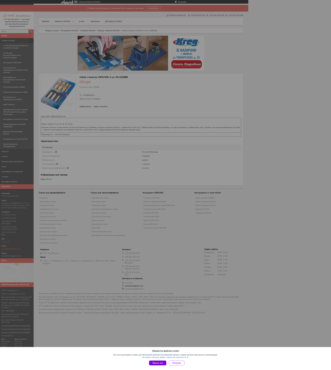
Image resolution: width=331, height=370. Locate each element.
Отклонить (176, 363)
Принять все (157, 363)
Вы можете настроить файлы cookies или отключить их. (164, 357)
